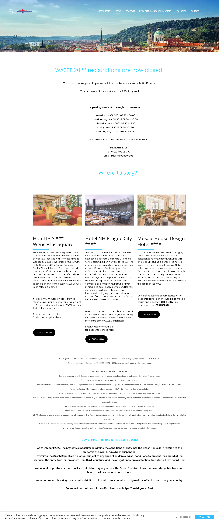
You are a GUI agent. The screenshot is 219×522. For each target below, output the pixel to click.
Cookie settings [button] (183, 516)
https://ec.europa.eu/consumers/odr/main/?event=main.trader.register (127, 428)
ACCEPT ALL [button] (204, 517)
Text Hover (57, 210)
